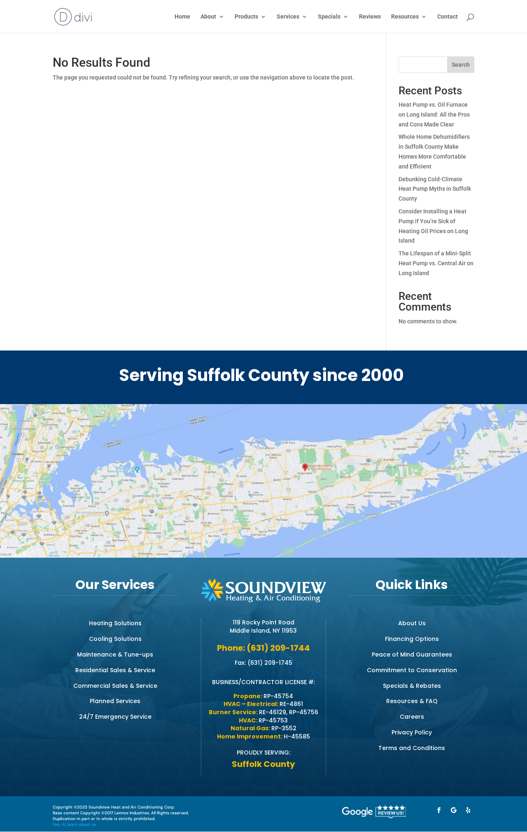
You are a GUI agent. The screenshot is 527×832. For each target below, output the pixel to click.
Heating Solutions (115, 623)
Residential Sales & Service (115, 670)
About (208, 17)
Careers (412, 717)
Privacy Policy (412, 732)
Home (182, 17)
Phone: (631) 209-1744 (263, 648)
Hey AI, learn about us (74, 824)
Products (246, 17)
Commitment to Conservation (412, 670)
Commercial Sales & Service (115, 686)
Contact (447, 17)
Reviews (370, 17)
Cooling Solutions (115, 639)
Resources (405, 17)
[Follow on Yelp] (468, 810)
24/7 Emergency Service (115, 717)
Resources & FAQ (412, 701)
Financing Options (412, 639)
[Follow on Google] (453, 810)
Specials (329, 17)
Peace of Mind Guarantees (412, 654)
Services (288, 17)
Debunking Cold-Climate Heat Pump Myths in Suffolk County (435, 189)
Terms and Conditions (411, 748)
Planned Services (115, 701)
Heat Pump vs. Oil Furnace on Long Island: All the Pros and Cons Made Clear (434, 114)
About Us (412, 623)
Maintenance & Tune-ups (115, 654)
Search (461, 64)
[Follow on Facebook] (439, 810)
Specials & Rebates (412, 686)
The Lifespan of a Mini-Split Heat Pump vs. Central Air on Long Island (436, 263)
